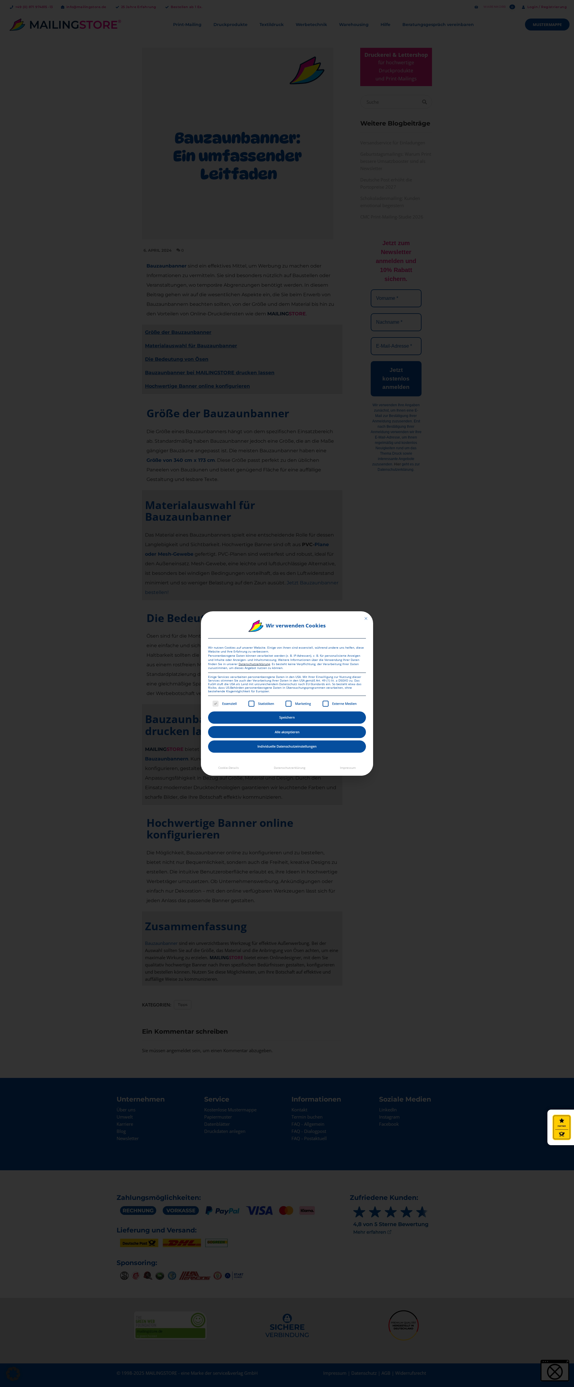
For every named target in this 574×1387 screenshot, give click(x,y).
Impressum (348, 768)
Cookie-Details (228, 768)
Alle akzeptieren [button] (287, 732)
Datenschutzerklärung (254, 664)
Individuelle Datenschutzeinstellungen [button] (287, 746)
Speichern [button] (287, 717)
